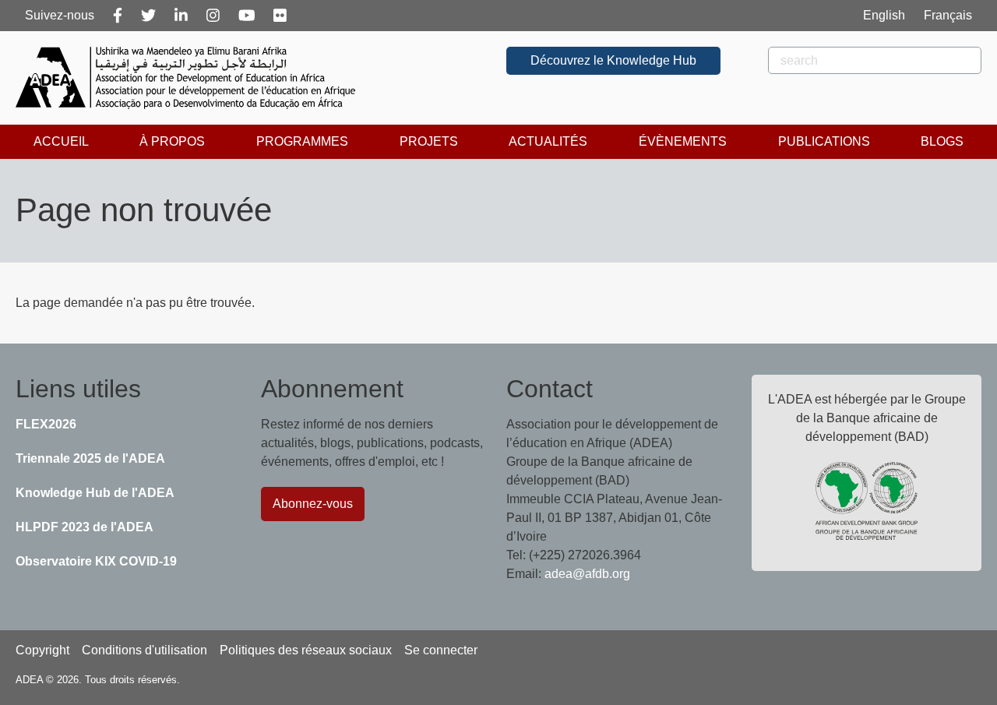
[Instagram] (213, 15)
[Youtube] (247, 15)
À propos (172, 141)
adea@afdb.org (587, 573)
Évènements (683, 141)
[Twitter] (148, 15)
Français (948, 15)
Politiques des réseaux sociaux (306, 650)
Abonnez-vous (313, 503)
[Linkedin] (181, 15)
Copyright (42, 650)
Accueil (61, 141)
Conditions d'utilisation (144, 650)
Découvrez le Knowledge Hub (613, 60)
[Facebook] (118, 15)
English (884, 15)
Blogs (942, 141)
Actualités (548, 141)
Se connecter (440, 650)
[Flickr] (280, 15)
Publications (824, 141)
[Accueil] (192, 78)
